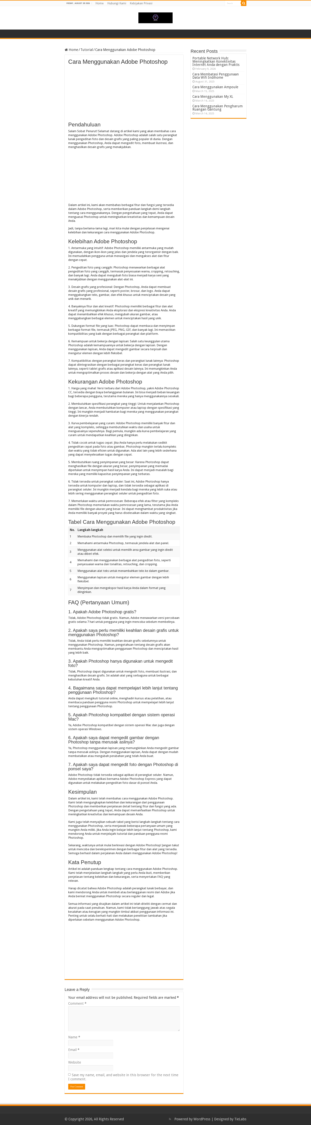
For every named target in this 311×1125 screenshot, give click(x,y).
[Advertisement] (124, 92)
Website (74, 1062)
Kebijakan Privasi (141, 3)
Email (73, 1050)
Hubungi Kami (116, 3)
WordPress (201, 1119)
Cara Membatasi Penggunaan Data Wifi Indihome (215, 76)
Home (99, 3)
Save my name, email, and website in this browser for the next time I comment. (123, 1077)
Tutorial (86, 50)
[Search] (243, 3)
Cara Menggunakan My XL (212, 97)
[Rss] (170, 1119)
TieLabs (240, 1119)
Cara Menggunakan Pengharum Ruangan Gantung (217, 107)
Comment (77, 1003)
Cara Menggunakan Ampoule (215, 87)
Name (74, 1037)
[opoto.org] (155, 17)
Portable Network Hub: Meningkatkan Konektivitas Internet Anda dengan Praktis (216, 61)
